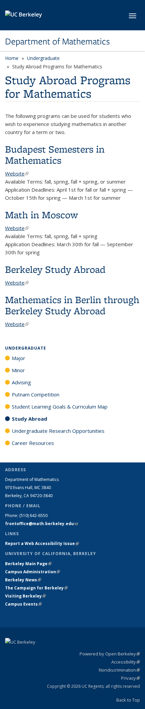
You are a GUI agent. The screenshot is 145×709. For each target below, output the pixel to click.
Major (18, 358)
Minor (18, 370)
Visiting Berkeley (25, 596)
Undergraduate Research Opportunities (58, 430)
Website (17, 173)
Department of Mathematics (57, 41)
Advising (21, 382)
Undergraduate (43, 58)
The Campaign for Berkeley (36, 588)
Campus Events (23, 604)
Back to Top (128, 700)
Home (12, 58)
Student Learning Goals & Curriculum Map (60, 406)
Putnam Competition (35, 394)
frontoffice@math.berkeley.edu (41, 523)
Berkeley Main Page (28, 564)
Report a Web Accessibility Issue (42, 543)
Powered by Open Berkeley (110, 654)
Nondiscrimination (119, 670)
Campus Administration (32, 572)
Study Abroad (29, 418)
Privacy (130, 678)
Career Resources (33, 443)
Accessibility (125, 662)
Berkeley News (23, 580)
